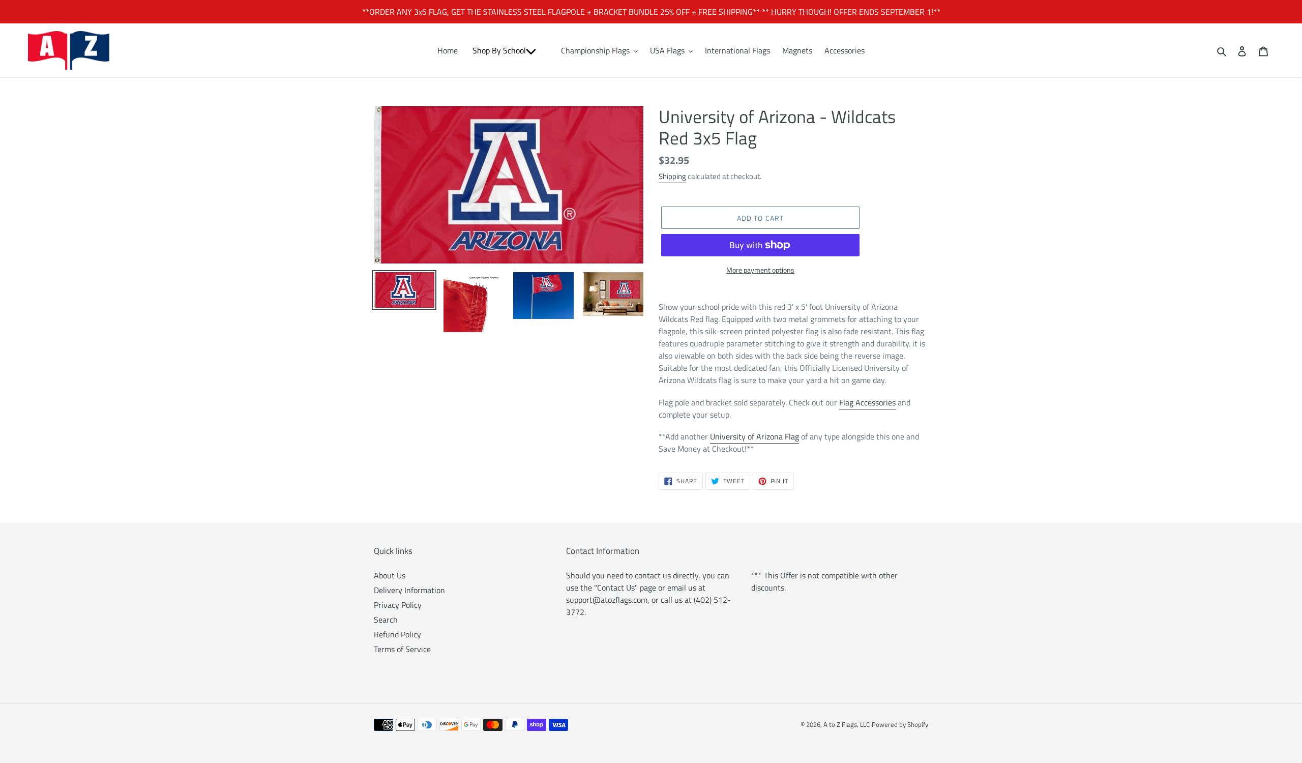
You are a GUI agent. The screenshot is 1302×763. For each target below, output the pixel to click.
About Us (389, 575)
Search (386, 619)
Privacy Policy (398, 605)
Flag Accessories (867, 402)
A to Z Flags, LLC (846, 724)
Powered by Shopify (900, 724)
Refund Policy (397, 634)
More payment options (760, 270)
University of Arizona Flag (754, 436)
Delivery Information (409, 590)
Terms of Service (402, 649)
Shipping (672, 176)
